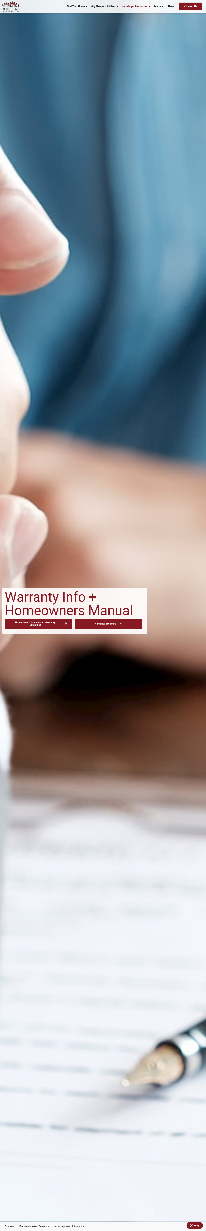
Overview (9, 1226)
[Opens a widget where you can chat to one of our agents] (194, 1225)
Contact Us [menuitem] (190, 6)
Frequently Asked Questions (34, 1226)
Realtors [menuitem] (158, 6)
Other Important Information (69, 1226)
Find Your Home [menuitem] (76, 6)
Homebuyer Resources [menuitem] (134, 6)
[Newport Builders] (10, 6)
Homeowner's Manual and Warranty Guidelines (35, 623)
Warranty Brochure (105, 623)
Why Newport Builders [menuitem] (103, 6)
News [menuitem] (171, 6)
